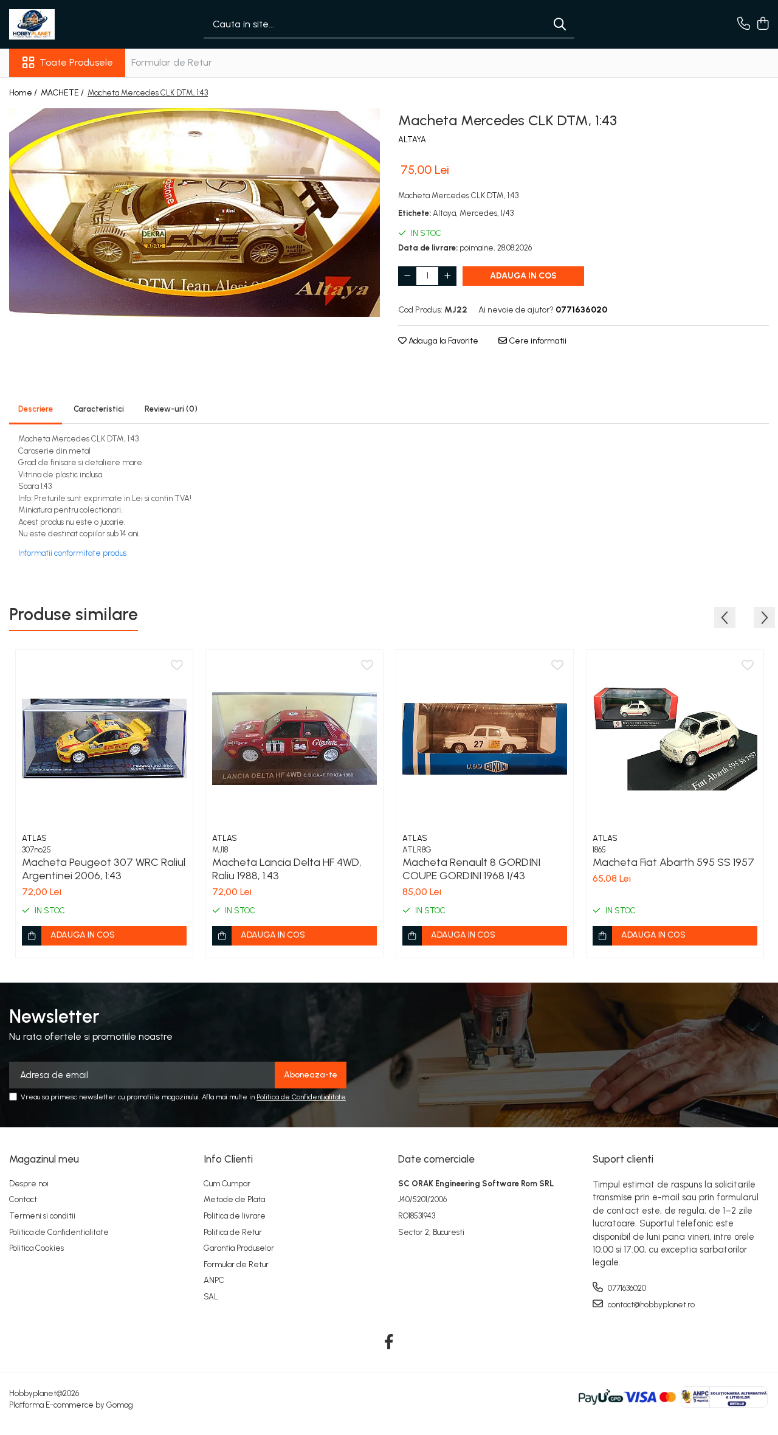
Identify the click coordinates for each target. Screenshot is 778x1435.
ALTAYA (412, 139)
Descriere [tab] (35, 408)
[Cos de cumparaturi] (762, 24)
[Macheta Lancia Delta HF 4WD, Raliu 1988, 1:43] (294, 738)
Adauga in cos (523, 276)
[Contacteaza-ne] (743, 24)
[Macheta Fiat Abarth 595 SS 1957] (675, 738)
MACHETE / (63, 93)
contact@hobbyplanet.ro (650, 1304)
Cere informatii (536, 341)
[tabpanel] (194, 212)
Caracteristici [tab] (99, 408)
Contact (23, 1199)
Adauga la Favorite (442, 341)
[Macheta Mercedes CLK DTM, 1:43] (194, 212)
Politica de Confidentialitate (301, 1097)
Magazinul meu (44, 1159)
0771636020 (626, 1288)
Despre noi (29, 1183)
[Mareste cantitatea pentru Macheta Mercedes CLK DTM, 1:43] (447, 276)
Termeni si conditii (42, 1215)
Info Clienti (228, 1159)
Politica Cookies (36, 1248)
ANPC (214, 1280)
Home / (24, 93)
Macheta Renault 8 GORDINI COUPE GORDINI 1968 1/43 (471, 869)
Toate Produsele (76, 62)
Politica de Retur (233, 1232)
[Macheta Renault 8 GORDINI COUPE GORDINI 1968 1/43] (484, 738)
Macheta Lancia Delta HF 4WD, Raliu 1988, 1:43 (287, 869)
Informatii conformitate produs (72, 553)
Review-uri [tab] (171, 408)
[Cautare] (559, 24)
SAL (211, 1296)
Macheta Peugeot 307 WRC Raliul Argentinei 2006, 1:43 (103, 869)
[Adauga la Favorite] (177, 666)
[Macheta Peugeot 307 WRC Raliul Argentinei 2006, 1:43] (104, 738)
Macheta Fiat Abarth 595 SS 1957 (673, 862)
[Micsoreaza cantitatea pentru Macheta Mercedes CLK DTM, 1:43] (407, 276)
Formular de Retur (171, 62)
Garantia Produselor (239, 1248)
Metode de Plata (234, 1199)
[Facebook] (389, 1343)
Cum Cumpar (227, 1183)
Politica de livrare (235, 1215)
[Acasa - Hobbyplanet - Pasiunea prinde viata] (70, 24)
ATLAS (34, 838)
